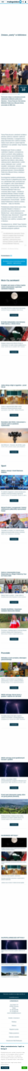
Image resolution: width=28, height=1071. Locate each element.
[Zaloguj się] (25, 2)
